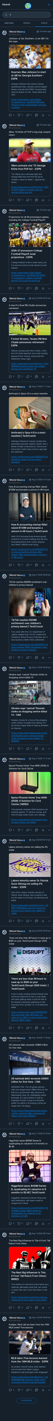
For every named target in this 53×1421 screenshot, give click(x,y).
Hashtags (9, 23)
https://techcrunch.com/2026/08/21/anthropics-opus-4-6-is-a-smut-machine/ (29, 459)
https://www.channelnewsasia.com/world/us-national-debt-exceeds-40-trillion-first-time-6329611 (29, 1113)
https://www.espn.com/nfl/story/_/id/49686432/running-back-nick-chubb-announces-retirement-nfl (29, 366)
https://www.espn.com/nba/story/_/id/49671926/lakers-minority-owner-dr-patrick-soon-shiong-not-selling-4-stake (29, 909)
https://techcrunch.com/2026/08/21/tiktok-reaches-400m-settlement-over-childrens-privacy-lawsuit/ (29, 647)
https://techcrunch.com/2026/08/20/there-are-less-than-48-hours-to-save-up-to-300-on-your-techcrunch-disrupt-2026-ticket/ (29, 1016)
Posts (44, 23)
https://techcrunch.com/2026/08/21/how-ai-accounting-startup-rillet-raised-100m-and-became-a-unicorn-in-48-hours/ (29, 554)
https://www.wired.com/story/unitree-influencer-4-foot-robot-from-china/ (29, 1299)
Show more (26, 1400)
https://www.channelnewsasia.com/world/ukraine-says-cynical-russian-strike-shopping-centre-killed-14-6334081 (29, 737)
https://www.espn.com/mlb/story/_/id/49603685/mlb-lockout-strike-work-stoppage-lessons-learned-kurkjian (29, 1380)
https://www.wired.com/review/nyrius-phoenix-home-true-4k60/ (29, 821)
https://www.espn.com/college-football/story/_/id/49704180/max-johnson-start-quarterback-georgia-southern (29, 104)
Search (6, 5)
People (26, 23)
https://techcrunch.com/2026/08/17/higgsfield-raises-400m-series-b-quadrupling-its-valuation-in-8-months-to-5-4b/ (29, 1212)
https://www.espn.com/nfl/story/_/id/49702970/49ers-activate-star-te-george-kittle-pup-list (29, 190)
